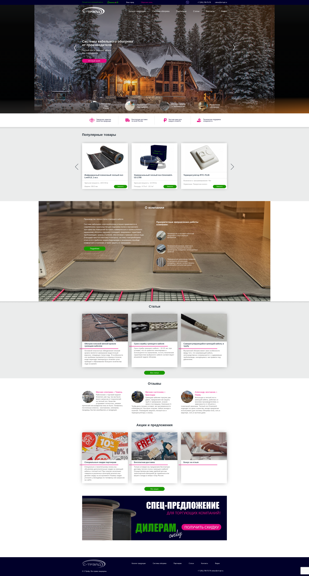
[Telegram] (191, 2)
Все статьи (154, 373)
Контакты (210, 11)
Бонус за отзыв (191, 462)
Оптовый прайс (94, 61)
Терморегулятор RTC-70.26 (147, 175)
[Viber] (187, 2)
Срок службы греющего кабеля (149, 344)
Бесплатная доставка (144, 462)
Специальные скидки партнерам (100, 462)
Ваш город (130, 2)
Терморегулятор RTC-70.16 (196, 175)
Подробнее (94, 249)
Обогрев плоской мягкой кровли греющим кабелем (100, 345)
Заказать (120, 186)
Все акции (154, 489)
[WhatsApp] (183, 2)
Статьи (196, 11)
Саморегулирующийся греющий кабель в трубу (203, 345)
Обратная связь (147, 2)
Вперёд (234, 47)
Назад (75, 48)
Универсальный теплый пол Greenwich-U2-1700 (103, 176)
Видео (224, 11)
